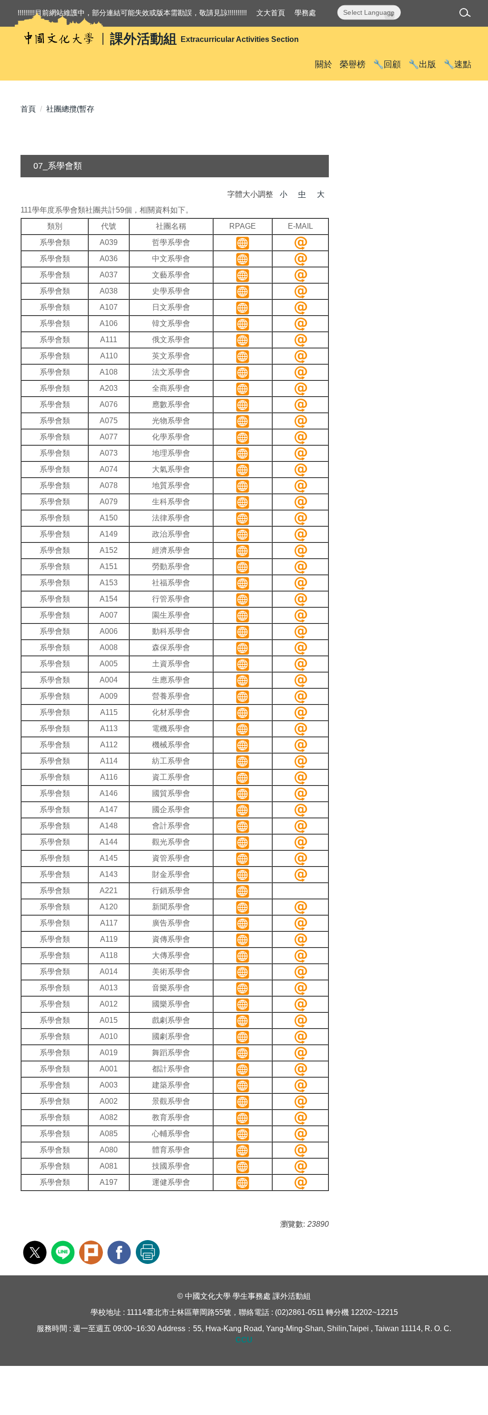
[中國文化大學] (58, 39)
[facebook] (120, 1251)
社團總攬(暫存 (70, 109)
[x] (36, 1251)
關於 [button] (323, 64)
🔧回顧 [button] (387, 64)
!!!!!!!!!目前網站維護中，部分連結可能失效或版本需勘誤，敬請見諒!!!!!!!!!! (132, 13)
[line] (64, 1251)
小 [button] (283, 194)
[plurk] (92, 1251)
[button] (466, 14)
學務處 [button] (305, 13)
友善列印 (148, 1252)
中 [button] (302, 194)
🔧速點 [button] (457, 64)
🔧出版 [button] (422, 64)
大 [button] (321, 194)
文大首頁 (270, 13)
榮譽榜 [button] (353, 64)
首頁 (28, 109)
